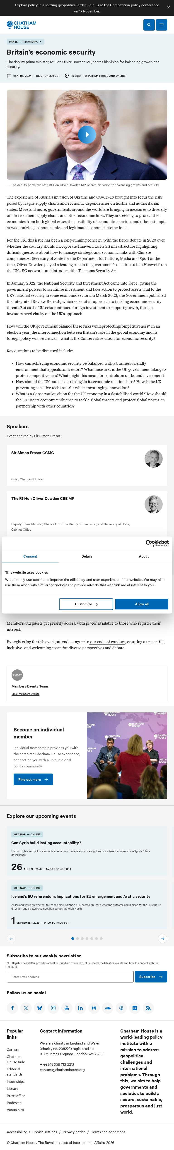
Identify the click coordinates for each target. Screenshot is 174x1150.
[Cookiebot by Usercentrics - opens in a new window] (149, 543)
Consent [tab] (30, 556)
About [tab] (144, 556)
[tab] (72, 938)
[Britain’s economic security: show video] (87, 135)
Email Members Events (25, 693)
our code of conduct (107, 641)
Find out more (29, 779)
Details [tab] (87, 556)
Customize (83, 604)
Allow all (142, 604)
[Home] (21, 25)
